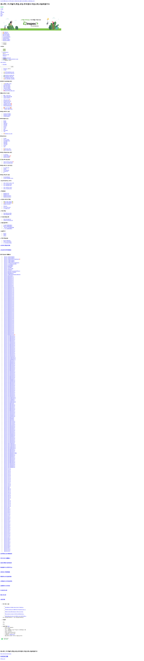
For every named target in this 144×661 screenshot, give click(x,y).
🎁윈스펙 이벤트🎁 (7, 107)
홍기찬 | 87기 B (7, 549)
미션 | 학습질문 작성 (7, 185)
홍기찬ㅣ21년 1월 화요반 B (9, 435)
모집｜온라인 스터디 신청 (8, 183)
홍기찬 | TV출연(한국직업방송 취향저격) (12, 274)
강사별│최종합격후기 (7, 225)
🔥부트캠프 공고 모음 (7, 133)
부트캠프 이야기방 (7, 104)
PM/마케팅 (5, 130)
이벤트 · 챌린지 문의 (8, 109)
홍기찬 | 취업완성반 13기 (9, 291)
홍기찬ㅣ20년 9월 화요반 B (9, 455)
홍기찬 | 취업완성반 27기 (9, 307)
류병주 (4, 234)
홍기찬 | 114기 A (7, 474)
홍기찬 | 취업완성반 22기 (9, 301)
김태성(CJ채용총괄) (5, 572)
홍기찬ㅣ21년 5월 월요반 (9, 418)
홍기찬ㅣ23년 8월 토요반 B (9, 339)
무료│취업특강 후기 (7, 214)
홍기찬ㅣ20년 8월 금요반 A (9, 461)
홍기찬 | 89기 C (7, 544)
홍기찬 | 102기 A (7, 502)
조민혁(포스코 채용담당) (6, 553)
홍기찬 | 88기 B (7, 546)
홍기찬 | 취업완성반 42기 (9, 325)
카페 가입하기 (3, 62)
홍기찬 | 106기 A (7, 492)
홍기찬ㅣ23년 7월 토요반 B (9, 343)
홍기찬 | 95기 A (7, 520)
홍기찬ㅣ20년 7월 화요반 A (9, 466)
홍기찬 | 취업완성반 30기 (9, 311)
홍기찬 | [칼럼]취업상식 (9, 273)
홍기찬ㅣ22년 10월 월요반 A (10, 359)
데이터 (4, 126)
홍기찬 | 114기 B (7, 475)
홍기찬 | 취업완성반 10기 (9, 287)
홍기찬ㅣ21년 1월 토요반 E (9, 442)
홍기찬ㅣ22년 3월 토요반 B (9, 385)
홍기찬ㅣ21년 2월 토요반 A (9, 429)
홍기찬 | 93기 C (7, 531)
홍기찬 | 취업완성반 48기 (9, 332)
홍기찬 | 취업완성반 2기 (9, 278)
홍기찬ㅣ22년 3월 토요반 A (9, 384)
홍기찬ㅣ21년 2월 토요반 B (9, 430)
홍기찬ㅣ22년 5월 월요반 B (9, 380)
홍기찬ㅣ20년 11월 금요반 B (9, 444)
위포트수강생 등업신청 (8, 220)
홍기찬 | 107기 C (7, 494)
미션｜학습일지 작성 (7, 184)
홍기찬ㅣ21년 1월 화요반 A (9, 434)
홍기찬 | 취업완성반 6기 (9, 282)
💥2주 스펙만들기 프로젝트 (9, 78)
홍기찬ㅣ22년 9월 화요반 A (9, 362)
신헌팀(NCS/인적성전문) (6, 581)
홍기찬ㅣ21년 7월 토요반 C (9, 414)
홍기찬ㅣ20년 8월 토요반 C (9, 460)
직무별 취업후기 (6, 38)
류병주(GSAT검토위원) (6, 576)
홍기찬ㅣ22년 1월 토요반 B (9, 395)
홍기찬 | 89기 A (7, 541)
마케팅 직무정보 (6, 155)
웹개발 (4, 120)
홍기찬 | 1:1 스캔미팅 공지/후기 (10, 263)
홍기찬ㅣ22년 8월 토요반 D (9, 367)
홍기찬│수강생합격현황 (9, 227)
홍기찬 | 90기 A (7, 538)
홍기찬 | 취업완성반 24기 (9, 304)
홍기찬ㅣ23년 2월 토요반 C (9, 352)
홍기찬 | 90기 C (7, 540)
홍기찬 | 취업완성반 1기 (9, 276)
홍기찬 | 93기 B (7, 529)
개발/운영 (5, 123)
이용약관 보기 (12, 634)
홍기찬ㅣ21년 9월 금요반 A (9, 404)
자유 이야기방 (6, 99)
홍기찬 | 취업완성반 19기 (9, 298)
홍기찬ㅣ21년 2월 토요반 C (9, 431)
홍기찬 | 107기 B (7, 493)
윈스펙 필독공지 (6, 177)
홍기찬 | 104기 (7, 499)
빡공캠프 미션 (6, 194)
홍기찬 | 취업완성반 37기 (9, 319)
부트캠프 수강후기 (6, 39)
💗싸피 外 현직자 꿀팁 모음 (9, 90)
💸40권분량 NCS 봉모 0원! (8, 75)
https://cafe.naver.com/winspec (5, 653)
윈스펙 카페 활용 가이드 (8, 178)
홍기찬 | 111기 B (7, 481)
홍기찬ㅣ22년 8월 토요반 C (9, 366)
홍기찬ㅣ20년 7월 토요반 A (9, 463)
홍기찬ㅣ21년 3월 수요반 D (9, 424)
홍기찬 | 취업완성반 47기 (9, 331)
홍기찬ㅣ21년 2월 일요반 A (9, 425)
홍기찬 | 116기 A (7, 470)
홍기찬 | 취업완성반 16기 (9, 294)
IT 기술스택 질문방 (6, 36)
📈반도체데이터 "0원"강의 (8, 77)
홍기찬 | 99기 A (7, 508)
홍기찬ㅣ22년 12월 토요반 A (10, 357)
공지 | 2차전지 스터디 (7, 187)
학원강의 (5, 206)
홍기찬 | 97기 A (7, 513)
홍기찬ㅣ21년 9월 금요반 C (9, 406)
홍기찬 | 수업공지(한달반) (9, 256)
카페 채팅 (5, 64)
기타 (4, 131)
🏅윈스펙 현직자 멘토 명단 (8, 73)
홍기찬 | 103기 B (7, 501)
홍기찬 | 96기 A (7, 516)
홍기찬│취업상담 (6, 240)
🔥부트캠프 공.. (6, 33)
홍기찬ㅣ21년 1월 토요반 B (9, 438)
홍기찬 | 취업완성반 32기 (9, 313)
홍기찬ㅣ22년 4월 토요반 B (9, 382)
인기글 (4, 69)
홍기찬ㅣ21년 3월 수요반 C (9, 423)
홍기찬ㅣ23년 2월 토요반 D (9, 353)
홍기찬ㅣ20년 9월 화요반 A (9, 454)
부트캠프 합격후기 (6, 40)
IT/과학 (4, 138)
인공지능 (5, 125)
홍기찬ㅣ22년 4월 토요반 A (9, 383)
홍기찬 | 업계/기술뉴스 (8, 275)
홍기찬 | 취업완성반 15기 (9, 293)
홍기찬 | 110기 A (7, 483)
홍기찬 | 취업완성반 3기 (9, 279)
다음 (18, 617)
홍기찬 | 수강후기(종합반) (9, 261)
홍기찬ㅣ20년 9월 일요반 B (9, 450)
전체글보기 (5, 68)
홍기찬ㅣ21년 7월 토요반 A (9, 411)
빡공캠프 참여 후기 (7, 195)
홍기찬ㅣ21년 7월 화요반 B (9, 416)
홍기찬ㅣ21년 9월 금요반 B (9, 405)
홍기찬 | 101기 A (7, 505)
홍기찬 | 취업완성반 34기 (9, 315)
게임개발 (5, 124)
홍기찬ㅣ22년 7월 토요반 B (9, 372)
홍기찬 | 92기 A (7, 532)
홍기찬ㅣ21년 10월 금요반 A (10, 401)
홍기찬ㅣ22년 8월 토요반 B (9, 365)
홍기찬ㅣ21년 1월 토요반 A (9, 437)
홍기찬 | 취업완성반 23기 (9, 302)
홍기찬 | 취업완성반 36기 (9, 318)
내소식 (1, 14)
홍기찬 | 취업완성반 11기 (9, 288)
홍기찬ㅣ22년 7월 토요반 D (9, 375)
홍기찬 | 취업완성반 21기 (9, 300)
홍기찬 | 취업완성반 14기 (9, 292)
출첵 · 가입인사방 (7, 95)
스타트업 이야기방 (7, 103)
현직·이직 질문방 (6, 35)
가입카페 (2, 12)
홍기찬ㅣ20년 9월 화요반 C (9, 456)
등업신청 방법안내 (7, 219)
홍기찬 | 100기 (7, 507)
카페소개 (4, 55)
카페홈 (1, 8)
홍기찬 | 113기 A (7, 476)
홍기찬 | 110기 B (7, 484)
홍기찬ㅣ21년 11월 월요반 (9, 399)
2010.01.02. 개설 (6, 54)
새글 (1, 13)
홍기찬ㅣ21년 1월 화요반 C (9, 436)
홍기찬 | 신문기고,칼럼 (8, 268)
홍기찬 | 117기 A (7, 468)
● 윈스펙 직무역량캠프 (5, 249)
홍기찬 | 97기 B (7, 514)
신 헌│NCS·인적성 (7, 242)
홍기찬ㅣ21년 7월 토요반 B (9, 412)
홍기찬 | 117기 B (7, 469)
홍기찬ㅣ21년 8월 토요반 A (9, 408)
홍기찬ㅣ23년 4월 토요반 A (9, 346)
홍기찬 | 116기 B (7, 471)
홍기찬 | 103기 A (7, 500)
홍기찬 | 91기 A (7, 534)
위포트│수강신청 (6, 204)
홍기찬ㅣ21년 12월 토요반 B (9, 397)
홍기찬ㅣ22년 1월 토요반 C (9, 393)
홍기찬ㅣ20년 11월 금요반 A (10, 445)
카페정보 (4, 42)
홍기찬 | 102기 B (7, 503)
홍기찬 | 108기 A (7, 488)
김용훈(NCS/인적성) (5, 585)
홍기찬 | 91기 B (7, 535)
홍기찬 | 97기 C (7, 515)
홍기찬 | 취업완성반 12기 (9, 289)
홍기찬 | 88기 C (7, 547)
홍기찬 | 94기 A (7, 523)
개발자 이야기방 (6, 102)
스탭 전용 (2, 599)
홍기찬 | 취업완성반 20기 (9, 299)
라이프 (4, 145)
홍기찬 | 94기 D (7, 527)
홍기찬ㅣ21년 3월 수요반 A (9, 421)
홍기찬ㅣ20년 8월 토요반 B (9, 458)
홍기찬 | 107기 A (7, 490)
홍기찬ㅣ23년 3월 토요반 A (9, 347)
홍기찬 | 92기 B (7, 533)
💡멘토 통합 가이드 (7, 83)
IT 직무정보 (5, 154)
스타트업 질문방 (6, 84)
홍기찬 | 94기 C (7, 526)
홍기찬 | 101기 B (7, 506)
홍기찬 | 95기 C (7, 522)
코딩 (4, 129)
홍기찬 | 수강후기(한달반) (9, 260)
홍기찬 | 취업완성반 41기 (9, 324)
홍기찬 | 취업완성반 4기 (9, 280)
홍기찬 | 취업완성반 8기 (9, 285)
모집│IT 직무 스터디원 (8, 161)
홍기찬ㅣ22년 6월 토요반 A (9, 376)
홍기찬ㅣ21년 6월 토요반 (9, 417)
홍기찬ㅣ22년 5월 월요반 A (9, 379)
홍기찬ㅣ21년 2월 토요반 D (9, 432)
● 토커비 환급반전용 (5, 245)
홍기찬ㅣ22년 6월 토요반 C (9, 378)
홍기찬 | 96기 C (7, 519)
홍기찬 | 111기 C (7, 482)
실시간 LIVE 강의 (7, 207)
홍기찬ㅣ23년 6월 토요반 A (9, 344)
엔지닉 (4, 235)
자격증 (4, 168)
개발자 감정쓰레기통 (7, 96)
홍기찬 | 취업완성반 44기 (9, 327)
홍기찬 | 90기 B (7, 539)
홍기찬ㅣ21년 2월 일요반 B (9, 427)
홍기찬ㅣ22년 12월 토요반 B (9, 358)
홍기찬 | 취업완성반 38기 (9, 320)
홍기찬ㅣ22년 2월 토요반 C (9, 391)
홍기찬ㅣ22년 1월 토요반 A (9, 396)
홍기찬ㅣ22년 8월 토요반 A (9, 364)
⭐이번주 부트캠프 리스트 (8, 72)
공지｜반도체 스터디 (7, 188)
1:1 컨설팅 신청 (6, 208)
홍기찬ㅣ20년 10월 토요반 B (9, 448)
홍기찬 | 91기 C (7, 536)
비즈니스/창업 (6, 139)
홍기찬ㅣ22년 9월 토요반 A (9, 360)
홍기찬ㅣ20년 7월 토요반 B (9, 464)
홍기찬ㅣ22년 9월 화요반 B (9, 363)
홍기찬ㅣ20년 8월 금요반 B (9, 462)
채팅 (1, 15)
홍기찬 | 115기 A (7, 473)
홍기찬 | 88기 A (7, 545)
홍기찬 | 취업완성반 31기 (9, 312)
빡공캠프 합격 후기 (7, 196)
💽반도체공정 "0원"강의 (8, 76)
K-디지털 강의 (6, 167)
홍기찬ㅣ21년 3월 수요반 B (9, 422)
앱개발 (4, 122)
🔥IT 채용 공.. (5, 32)
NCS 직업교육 (6, 170)
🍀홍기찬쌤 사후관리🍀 (8, 201)
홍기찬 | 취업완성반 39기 (9, 321)
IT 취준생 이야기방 (7, 101)
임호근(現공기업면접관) (6, 562)
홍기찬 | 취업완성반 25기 (9, 305)
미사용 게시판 (3, 590)
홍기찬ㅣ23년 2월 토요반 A (9, 350)
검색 (12, 66)
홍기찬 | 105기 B (7, 497)
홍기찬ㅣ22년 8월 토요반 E (9, 369)
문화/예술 (5, 143)
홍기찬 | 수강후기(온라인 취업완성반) (11, 262)
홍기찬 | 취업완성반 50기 (9, 334)
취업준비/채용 (6, 157)
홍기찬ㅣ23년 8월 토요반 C (9, 340)
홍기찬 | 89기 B (7, 542)
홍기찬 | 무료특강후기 (8, 266)
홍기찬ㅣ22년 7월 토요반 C (9, 373)
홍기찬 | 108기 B (7, 489)
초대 (17, 59)
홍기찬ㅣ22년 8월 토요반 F (9, 370)
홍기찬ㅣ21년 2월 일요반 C (9, 428)
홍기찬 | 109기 (7, 487)
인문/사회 (5, 144)
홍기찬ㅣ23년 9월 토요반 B (9, 337)
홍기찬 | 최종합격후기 (7, 226)
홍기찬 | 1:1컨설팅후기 (8, 265)
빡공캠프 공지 (6, 193)
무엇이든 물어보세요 (7, 105)
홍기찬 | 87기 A (7, 548)
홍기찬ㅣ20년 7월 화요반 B (9, 467)
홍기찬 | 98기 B (7, 512)
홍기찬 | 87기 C (7, 551)
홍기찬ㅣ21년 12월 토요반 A (10, 398)
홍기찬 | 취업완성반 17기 (9, 295)
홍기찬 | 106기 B (7, 495)
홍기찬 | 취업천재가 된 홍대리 (10, 272)
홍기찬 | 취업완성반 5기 (9, 281)
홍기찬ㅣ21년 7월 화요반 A (9, 415)
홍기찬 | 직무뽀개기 (8, 269)
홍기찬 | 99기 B (7, 509)
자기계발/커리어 (6, 140)
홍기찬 (4, 233)
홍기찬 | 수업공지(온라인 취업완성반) (11, 259)
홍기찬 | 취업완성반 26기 (9, 306)
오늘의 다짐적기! (6, 97)
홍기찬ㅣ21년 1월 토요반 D (9, 441)
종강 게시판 (3, 594)
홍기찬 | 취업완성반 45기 (9, 328)
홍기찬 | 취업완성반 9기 (9, 286)
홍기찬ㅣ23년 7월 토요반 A (9, 341)
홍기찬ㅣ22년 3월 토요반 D (9, 388)
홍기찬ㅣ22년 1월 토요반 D (9, 392)
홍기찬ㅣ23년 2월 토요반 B (9, 351)
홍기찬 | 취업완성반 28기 (9, 308)
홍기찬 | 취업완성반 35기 (9, 317)
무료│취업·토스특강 (7, 213)
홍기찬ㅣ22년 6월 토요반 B (9, 377)
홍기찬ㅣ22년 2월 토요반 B (9, 390)
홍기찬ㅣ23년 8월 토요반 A (9, 338)
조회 (8, 626)
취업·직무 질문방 (6, 34)
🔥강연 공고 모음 (6, 148)
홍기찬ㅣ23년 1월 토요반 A (9, 354)
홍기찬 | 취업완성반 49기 (9, 333)
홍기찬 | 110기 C (7, 486)
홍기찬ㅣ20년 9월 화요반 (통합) (10, 453)
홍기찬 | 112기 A (7, 477)
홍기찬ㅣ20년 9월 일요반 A (9, 449)
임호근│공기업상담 (7, 241)
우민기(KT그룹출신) (5, 558)
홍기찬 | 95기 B (7, 521)
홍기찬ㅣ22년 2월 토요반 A (9, 389)
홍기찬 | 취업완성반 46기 (9, 330)
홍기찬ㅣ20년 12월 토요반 (9, 443)
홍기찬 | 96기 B (7, 518)
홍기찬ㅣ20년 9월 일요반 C (9, 451)
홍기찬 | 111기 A (7, 480)
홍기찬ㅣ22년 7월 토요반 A (9, 371)
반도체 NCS (5, 171)
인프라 (4, 128)
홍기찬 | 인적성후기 (8, 267)
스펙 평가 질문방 (6, 88)
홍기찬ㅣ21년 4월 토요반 (9, 419)
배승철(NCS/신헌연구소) (6, 567)
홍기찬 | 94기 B (7, 525)
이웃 (1, 11)
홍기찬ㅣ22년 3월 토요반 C (9, 386)
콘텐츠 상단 (2, 658)
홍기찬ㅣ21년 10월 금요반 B (9, 402)
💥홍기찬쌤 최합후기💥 (8, 202)
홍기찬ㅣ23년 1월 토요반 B (9, 356)
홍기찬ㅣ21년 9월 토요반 (9, 403)
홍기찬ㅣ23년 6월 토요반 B (9, 345)
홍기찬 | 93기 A (7, 528)
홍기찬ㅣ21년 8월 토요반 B (9, 409)
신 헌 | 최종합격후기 (7, 228)
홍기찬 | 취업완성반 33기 (9, 314)
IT (3, 172)
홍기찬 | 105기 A (7, 496)
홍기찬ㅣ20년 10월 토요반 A (10, 447)
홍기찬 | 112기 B (7, 479)
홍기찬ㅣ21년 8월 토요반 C (9, 410)
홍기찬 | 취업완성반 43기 (9, 326)
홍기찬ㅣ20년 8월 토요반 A (9, 457)
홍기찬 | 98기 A (7, 510)
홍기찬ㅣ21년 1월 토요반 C (9, 440)
